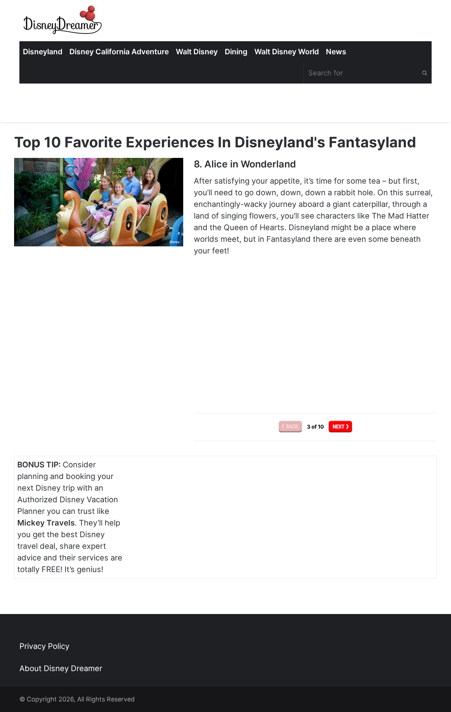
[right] (340, 426)
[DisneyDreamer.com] (63, 22)
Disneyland (42, 51)
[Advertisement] (315, 340)
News (336, 51)
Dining (236, 51)
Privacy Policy (44, 646)
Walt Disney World (286, 51)
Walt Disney (197, 51)
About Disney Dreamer (60, 668)
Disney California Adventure (119, 51)
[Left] (291, 426)
